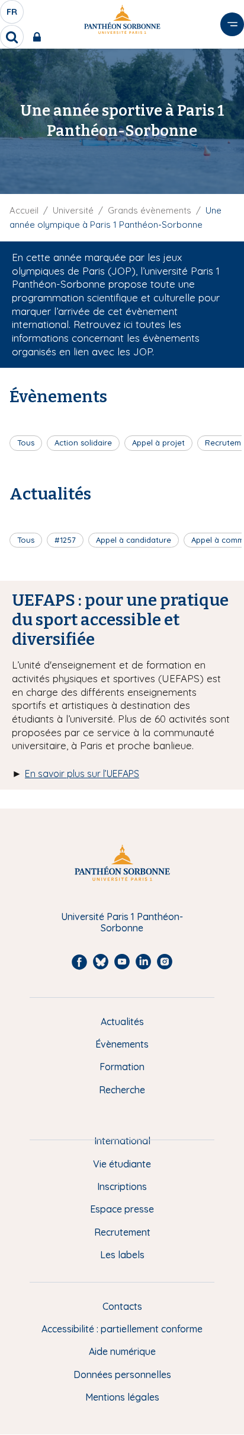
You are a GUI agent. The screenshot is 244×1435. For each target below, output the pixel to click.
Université (73, 210)
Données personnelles (122, 1374)
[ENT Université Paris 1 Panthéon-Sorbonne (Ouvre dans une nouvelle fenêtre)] (39, 36)
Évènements (122, 1044)
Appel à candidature (133, 540)
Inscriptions (122, 1186)
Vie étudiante (122, 1164)
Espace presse (122, 1209)
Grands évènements (149, 210)
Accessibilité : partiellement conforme (122, 1328)
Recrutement (122, 1232)
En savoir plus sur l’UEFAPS (82, 773)
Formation (122, 1066)
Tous (25, 442)
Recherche (122, 1089)
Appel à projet (158, 442)
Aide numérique (122, 1351)
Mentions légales (122, 1397)
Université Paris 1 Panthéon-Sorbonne (122, 922)
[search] (12, 37)
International (122, 1140)
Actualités (122, 1021)
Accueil (23, 210)
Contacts (122, 1306)
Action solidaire (83, 442)
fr (12, 15)
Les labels (122, 1254)
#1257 (65, 540)
